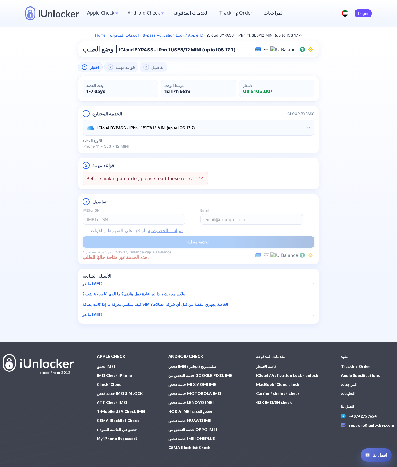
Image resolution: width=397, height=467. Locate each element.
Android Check (144, 13)
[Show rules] (201, 178)
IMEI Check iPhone (114, 375)
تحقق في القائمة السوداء (117, 429)
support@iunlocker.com (371, 425)
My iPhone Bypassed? (117, 438)
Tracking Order (235, 13)
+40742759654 (363, 416)
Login (363, 13)
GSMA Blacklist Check (118, 420)
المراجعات (274, 13)
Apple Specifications (360, 375)
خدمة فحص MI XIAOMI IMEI (192, 384)
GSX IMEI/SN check (274, 402)
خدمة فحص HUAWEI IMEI (190, 420)
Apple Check (100, 13)
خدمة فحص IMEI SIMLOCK (120, 393)
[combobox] (198, 128)
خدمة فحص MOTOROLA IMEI (194, 393)
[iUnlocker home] (52, 13)
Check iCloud (109, 384)
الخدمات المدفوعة (190, 13)
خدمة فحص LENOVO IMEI (191, 402)
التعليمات (348, 393)
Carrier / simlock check (278, 393)
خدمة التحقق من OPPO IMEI (192, 429)
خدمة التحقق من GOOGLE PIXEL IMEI (200, 375)
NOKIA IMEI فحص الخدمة (190, 411)
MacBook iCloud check (277, 384)
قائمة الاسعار (266, 366)
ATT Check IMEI (112, 402)
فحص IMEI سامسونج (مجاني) (192, 366)
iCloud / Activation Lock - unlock (287, 375)
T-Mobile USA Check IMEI (121, 411)
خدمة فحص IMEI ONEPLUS (191, 438)
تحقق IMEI (106, 366)
